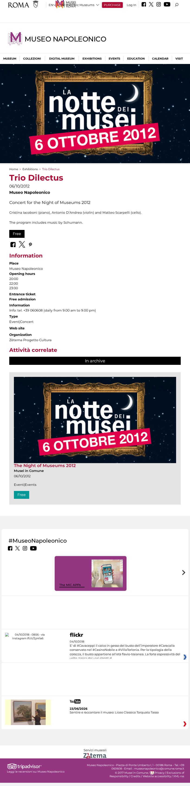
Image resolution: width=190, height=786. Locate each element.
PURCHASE (112, 5)
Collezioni (32, 58)
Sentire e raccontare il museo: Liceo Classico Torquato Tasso (114, 712)
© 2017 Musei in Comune (131, 772)
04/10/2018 (125, 650)
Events (114, 58)
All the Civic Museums (77, 5)
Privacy (159, 772)
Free (17, 234)
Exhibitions (92, 58)
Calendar (160, 58)
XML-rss (178, 776)
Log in (131, 5)
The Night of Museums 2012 (45, 465)
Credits (135, 776)
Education (136, 58)
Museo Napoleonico (65, 39)
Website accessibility (157, 776)
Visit (179, 58)
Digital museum (61, 58)
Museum (9, 58)
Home (13, 169)
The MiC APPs (70, 585)
